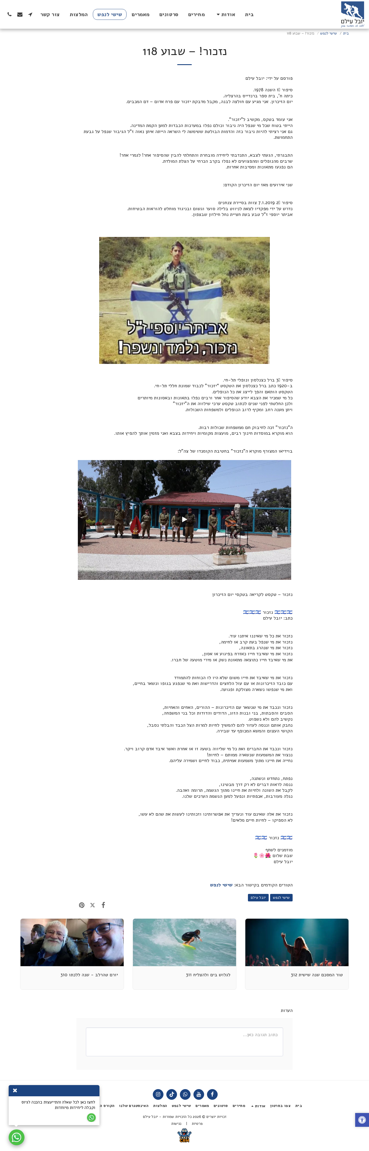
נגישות (176, 1123)
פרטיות (197, 1123)
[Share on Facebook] (103, 905)
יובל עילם (258, 897)
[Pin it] (81, 905)
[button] (225, 14)
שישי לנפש (328, 33)
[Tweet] (92, 905)
